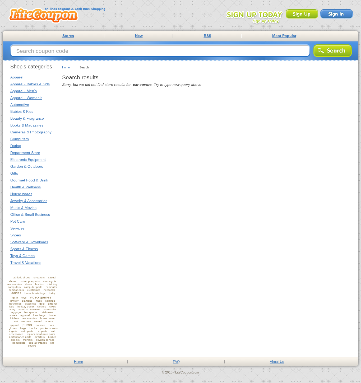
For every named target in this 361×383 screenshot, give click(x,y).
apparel (25, 315)
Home (66, 67)
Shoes (15, 235)
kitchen (14, 318)
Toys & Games (22, 256)
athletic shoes (21, 277)
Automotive (19, 104)
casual (38, 321)
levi (16, 321)
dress (28, 284)
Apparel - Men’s (23, 91)
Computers (19, 139)
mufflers (28, 339)
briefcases (47, 312)
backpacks (30, 312)
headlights (18, 342)
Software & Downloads (29, 242)
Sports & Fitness (24, 249)
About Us (277, 362)
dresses (40, 325)
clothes (41, 306)
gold (42, 303)
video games (40, 297)
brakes (52, 336)
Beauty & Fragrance (27, 118)
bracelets (30, 303)
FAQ (176, 362)
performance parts (20, 336)
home (52, 315)
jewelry (14, 300)
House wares (21, 194)
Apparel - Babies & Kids (30, 84)
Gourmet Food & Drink (29, 180)
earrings (50, 300)
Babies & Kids (21, 111)
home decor (47, 318)
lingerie (13, 331)
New (139, 36)
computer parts (33, 287)
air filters (40, 336)
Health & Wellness (25, 187)
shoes (13, 315)
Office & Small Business (30, 214)
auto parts (27, 331)
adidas (16, 293)
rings (39, 300)
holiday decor (25, 306)
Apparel (16, 77)
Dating (15, 146)
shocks (15, 339)
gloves (13, 328)
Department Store (25, 153)
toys (23, 297)
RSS (207, 36)
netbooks (49, 289)
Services (17, 228)
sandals (26, 321)
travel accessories (29, 309)
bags (23, 328)
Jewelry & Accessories (28, 201)
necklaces (15, 303)
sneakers (39, 277)
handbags (39, 315)
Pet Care (17, 221)
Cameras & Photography (31, 132)
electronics (33, 289)
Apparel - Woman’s (26, 98)
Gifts (14, 173)
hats (51, 325)
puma (27, 325)
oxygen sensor (45, 339)
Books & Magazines (26, 125)
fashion (39, 284)
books (33, 328)
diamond (27, 300)
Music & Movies (23, 207)
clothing (52, 284)
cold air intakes (38, 342)
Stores (68, 36)
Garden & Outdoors (26, 166)
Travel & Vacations (25, 262)
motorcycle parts (30, 281)
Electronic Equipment (28, 159)
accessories (29, 318)
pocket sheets (49, 328)
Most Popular (284, 36)
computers (14, 287)
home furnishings (35, 293)
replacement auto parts (41, 334)
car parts (42, 331)
